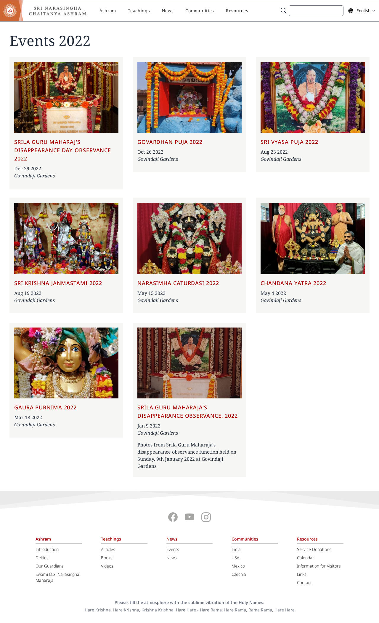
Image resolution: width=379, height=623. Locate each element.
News (168, 10)
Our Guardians (50, 566)
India (236, 549)
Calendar (305, 557)
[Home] (47, 10)
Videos (107, 566)
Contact (304, 582)
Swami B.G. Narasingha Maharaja (57, 577)
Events (172, 549)
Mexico (238, 566)
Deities (42, 557)
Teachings (139, 10)
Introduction (47, 549)
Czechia (239, 574)
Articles (108, 549)
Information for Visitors (319, 566)
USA (236, 557)
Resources (237, 10)
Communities (199, 10)
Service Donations (314, 549)
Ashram (107, 10)
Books (107, 557)
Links (301, 574)
